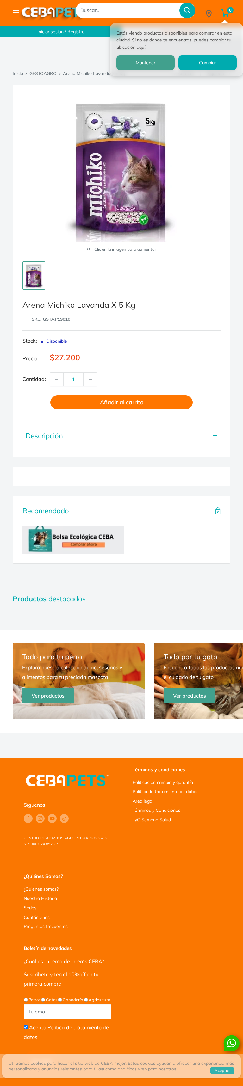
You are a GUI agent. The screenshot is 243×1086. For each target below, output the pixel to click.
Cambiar (207, 63)
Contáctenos (37, 917)
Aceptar (222, 1070)
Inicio (18, 73)
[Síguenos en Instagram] (40, 818)
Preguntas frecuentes (46, 926)
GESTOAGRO (43, 73)
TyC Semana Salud (152, 820)
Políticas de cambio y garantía (163, 782)
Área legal (143, 801)
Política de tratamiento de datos (165, 791)
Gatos (51, 999)
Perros (34, 999)
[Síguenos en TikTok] (64, 818)
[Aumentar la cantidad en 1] (90, 379)
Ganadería (73, 999)
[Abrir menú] (16, 12)
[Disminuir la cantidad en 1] (56, 379)
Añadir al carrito (121, 402)
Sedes (30, 908)
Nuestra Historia (40, 898)
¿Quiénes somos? (41, 889)
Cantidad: (34, 379)
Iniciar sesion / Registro (60, 32)
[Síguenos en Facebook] (28, 818)
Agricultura (99, 999)
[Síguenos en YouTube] (52, 818)
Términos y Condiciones (156, 810)
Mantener (145, 63)
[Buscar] (187, 10)
